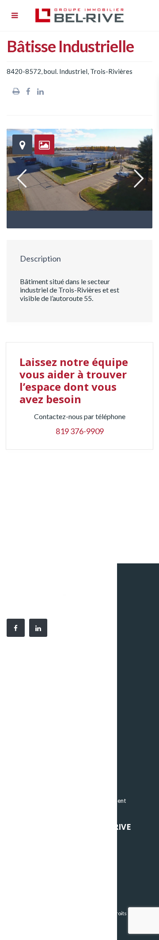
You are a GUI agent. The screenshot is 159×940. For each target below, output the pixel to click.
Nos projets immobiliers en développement (70, 800)
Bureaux (25, 760)
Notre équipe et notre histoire (53, 856)
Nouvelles (27, 869)
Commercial (30, 787)
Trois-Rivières (111, 71)
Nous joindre (31, 882)
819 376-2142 (66, 716)
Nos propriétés (34, 843)
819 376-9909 (80, 431)
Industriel (27, 774)
